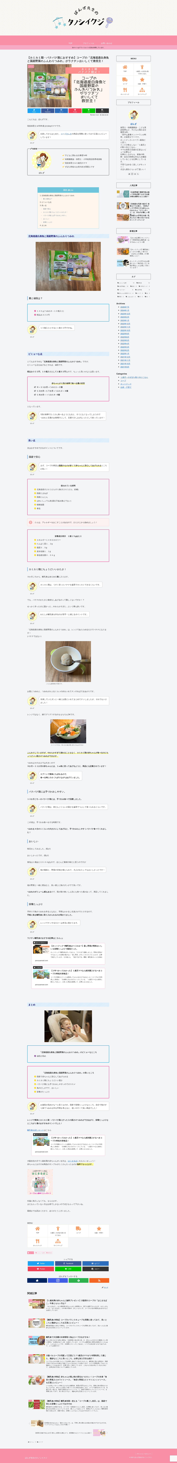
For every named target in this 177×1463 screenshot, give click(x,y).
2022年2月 (124, 350)
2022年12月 (125, 323)
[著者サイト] (37, 1280)
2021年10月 (125, 363)
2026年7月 (124, 307)
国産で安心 (47, 209)
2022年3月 (124, 347)
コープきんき (66, 133)
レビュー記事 (41, 1253)
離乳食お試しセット (35, 1130)
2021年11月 (125, 360)
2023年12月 (125, 313)
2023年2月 (124, 317)
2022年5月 (124, 340)
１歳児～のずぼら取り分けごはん (134, 377)
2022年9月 (124, 333)
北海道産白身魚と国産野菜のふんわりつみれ (58, 195)
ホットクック (126, 384)
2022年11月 (125, 327)
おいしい (46, 219)
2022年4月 (124, 343)
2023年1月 (124, 320)
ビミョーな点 (46, 202)
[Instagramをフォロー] (58, 1280)
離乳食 (50, 1253)
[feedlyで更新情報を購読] (78, 1280)
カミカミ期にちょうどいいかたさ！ (55, 212)
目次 (65, 190)
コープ (31, 1253)
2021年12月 (125, 357)
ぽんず (133, 123)
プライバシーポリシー (144, 1454)
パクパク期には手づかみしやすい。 (55, 215)
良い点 (44, 205)
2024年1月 (124, 310)
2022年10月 (125, 330)
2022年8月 (124, 337)
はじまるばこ (73, 1160)
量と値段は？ (47, 199)
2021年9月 (124, 366)
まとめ (44, 225)
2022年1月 (124, 353)
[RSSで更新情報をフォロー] (99, 1280)
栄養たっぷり (47, 222)
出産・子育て (126, 387)
